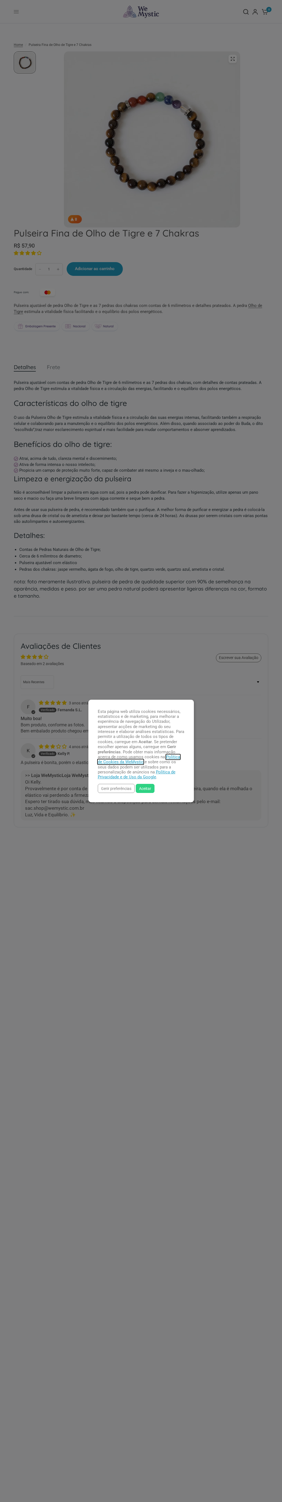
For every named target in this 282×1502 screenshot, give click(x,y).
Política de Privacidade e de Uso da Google (136, 774)
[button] (116, 788)
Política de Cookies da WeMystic (139, 759)
